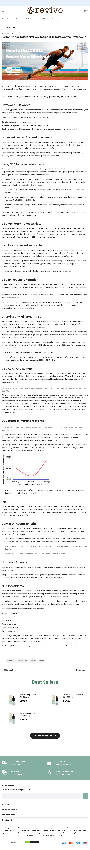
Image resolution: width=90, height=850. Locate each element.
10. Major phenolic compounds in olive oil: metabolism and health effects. (35, 554)
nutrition (11, 661)
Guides (11, 19)
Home (4, 19)
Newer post (81, 670)
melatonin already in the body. (30, 185)
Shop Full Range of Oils (45, 735)
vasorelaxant (32, 295)
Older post (8, 670)
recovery (33, 661)
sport (41, 661)
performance (22, 661)
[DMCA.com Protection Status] (32, 843)
